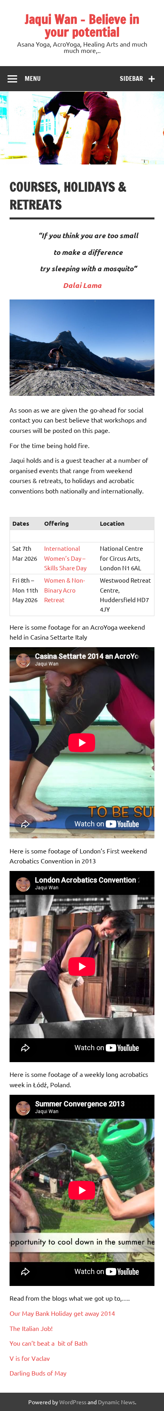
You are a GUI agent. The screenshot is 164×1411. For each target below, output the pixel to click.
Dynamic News (116, 1401)
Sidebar (131, 78)
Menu (33, 78)
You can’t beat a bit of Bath (49, 1343)
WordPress (72, 1401)
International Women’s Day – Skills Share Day (65, 557)
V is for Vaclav (30, 1358)
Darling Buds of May (38, 1373)
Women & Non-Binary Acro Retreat (64, 589)
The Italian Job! (31, 1328)
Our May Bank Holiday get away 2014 (62, 1313)
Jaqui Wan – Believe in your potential (82, 25)
